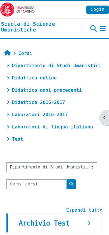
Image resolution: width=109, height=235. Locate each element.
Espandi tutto (84, 210)
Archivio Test (44, 223)
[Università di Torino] (17, 9)
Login (98, 9)
